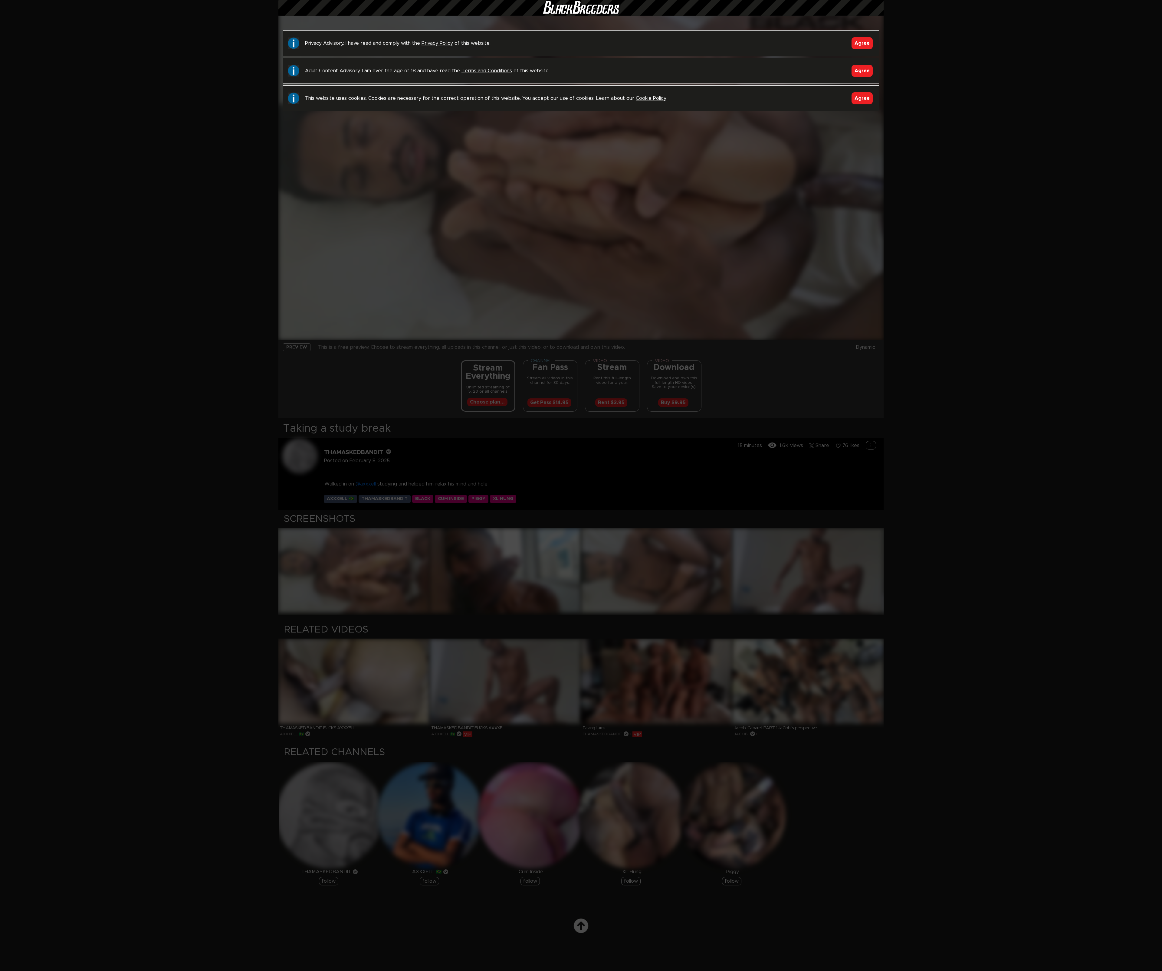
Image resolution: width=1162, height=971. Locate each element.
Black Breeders (581, 13)
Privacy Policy (437, 43)
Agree (862, 43)
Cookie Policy (651, 98)
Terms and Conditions (486, 70)
